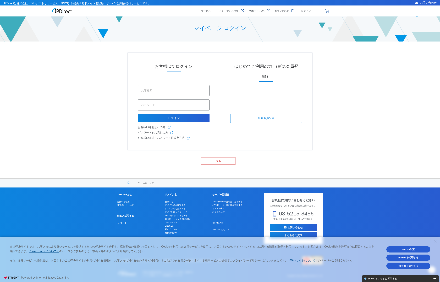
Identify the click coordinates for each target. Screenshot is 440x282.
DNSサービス (171, 222)
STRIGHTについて (221, 229)
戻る (218, 160)
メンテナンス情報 (229, 10)
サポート (122, 223)
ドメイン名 (171, 194)
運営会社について (125, 205)
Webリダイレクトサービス (177, 215)
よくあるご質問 (293, 235)
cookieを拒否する (408, 257)
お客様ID (146, 90)
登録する (169, 202)
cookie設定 (408, 249)
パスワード (148, 104)
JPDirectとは (124, 194)
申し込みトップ (146, 183)
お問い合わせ (428, 2)
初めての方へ (171, 229)
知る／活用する (125, 215)
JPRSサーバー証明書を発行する (227, 202)
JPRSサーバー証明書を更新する (227, 205)
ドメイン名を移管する (175, 205)
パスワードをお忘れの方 (153, 132)
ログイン (306, 10)
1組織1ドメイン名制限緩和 (177, 219)
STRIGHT (217, 222)
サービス (206, 10)
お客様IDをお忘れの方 (151, 127)
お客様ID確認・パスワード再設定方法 (161, 137)
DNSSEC (169, 226)
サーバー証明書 (220, 194)
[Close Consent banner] (435, 241)
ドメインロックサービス (176, 212)
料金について (171, 233)
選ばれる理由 (123, 202)
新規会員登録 (266, 118)
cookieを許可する (408, 265)
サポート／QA (256, 10)
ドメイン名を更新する (175, 208)
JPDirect (62, 10)
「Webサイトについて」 (44, 251)
